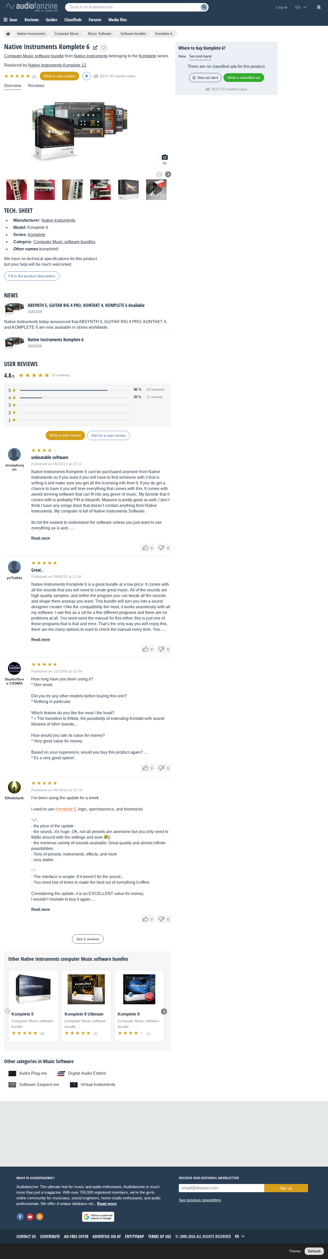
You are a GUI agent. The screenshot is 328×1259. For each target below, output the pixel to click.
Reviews (32, 20)
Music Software (99, 34)
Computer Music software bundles (64, 242)
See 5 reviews (87, 939)
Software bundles (133, 34)
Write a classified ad (244, 78)
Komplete (147, 56)
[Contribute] (86, 76)
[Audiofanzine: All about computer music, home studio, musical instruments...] (31, 7)
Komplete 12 (57, 65)
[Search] (204, 7)
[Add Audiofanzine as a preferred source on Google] (98, 1217)
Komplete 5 (65, 809)
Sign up (286, 1188)
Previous (159, 174)
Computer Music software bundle (34, 56)
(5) (34, 76)
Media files (117, 20)
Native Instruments (31, 34)
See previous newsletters (200, 1200)
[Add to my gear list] (103, 48)
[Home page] (8, 34)
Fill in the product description (31, 276)
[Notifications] (319, 7)
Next (168, 174)
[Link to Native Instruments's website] (94, 48)
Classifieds (72, 20)
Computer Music (67, 34)
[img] (17, 76)
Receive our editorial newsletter (209, 1178)
